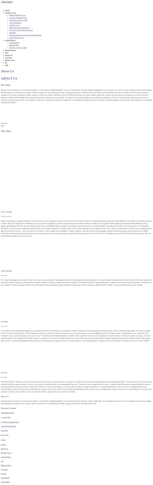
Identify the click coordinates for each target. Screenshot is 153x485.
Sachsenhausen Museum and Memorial (25, 35)
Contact (8, 57)
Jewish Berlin (10, 40)
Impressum (5, 478)
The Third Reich (15, 23)
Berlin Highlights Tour (17, 15)
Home (7, 10)
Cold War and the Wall (18, 20)
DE (6, 62)
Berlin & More (10, 50)
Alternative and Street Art (19, 28)
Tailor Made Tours (16, 38)
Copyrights (5, 482)
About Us (8, 55)
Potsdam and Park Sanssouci (21, 30)
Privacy (4, 474)
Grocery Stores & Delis (18, 48)
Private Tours (10, 13)
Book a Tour (10, 60)
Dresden (12, 33)
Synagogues (14, 43)
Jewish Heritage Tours (18, 18)
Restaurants (14, 45)
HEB (6, 65)
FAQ (6, 53)
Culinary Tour (14, 25)
